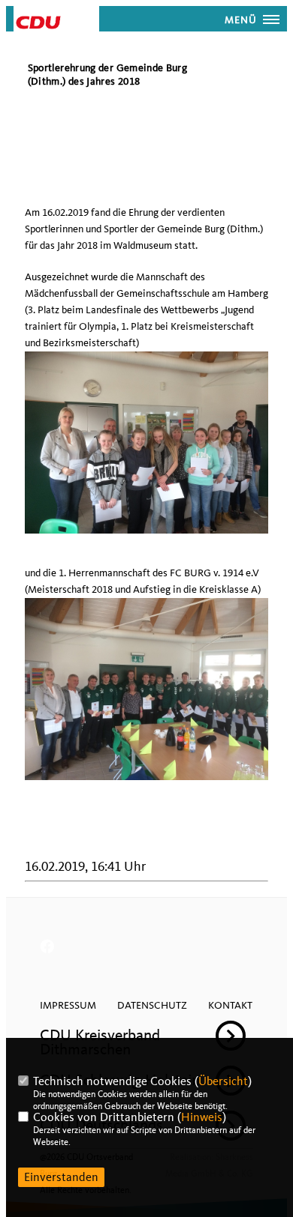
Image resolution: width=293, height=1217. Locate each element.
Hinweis (201, 1117)
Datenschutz (152, 1005)
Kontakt (230, 1005)
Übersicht (223, 1081)
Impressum (68, 1005)
